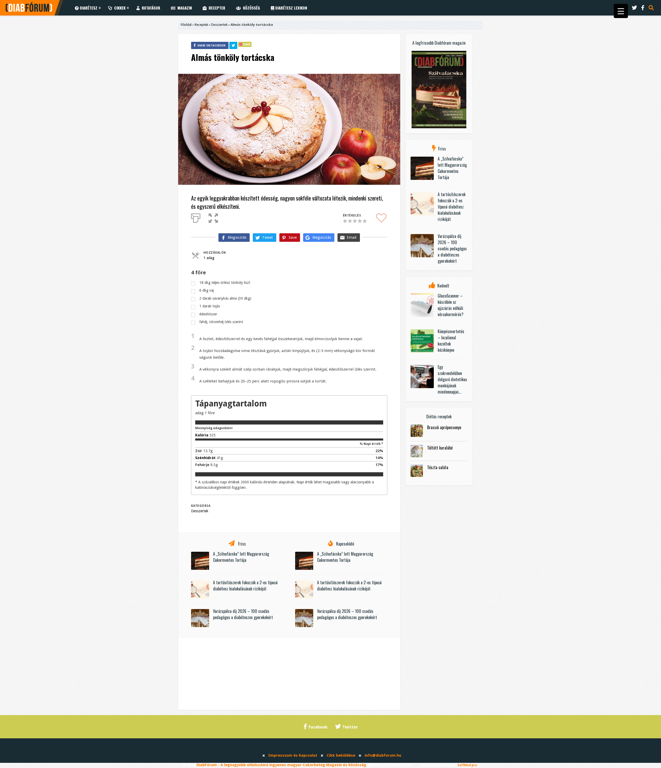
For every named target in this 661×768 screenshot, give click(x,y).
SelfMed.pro (467, 765)
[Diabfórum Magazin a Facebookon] (643, 8)
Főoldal (186, 25)
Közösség (250, 8)
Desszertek (219, 25)
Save (246, 44)
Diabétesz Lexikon (290, 8)
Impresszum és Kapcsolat (292, 755)
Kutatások (150, 8)
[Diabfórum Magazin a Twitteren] (634, 8)
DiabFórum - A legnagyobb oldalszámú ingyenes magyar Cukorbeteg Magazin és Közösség (281, 765)
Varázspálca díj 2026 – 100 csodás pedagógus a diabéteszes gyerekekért (243, 614)
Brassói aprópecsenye (444, 427)
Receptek (216, 8)
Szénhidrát (205, 458)
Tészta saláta (437, 467)
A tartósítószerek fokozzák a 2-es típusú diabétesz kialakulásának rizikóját (245, 585)
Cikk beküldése (341, 755)
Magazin (183, 8)
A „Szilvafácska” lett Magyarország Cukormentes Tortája (241, 557)
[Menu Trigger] (621, 11)
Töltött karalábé (440, 448)
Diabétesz (88, 8)
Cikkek (118, 8)
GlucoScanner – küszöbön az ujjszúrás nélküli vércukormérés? (450, 305)
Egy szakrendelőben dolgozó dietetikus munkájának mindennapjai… (452, 379)
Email (351, 237)
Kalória (201, 435)
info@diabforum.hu (383, 755)
